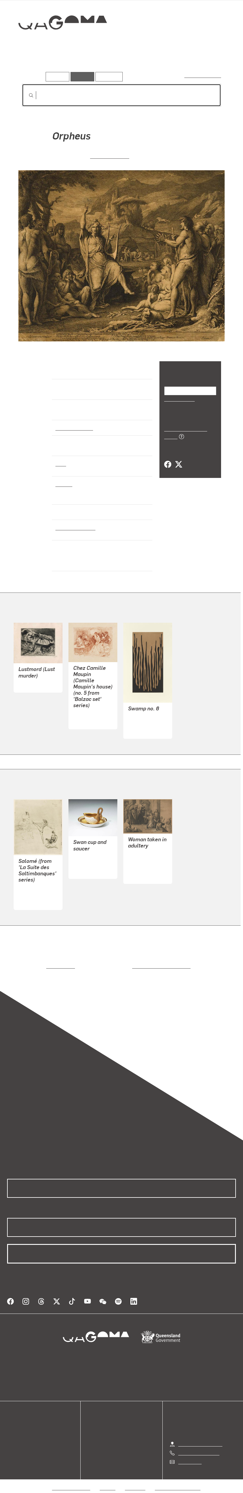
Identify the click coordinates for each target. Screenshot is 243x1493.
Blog (12, 1442)
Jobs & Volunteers (71, 1481)
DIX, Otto (27, 684)
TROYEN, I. (139, 854)
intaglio (63, 484)
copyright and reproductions (136, 966)
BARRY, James (109, 155)
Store (12, 1435)
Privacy (108, 1481)
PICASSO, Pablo (35, 894)
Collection (58, 41)
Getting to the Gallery (200, 1437)
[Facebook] (167, 458)
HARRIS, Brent (143, 723)
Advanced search (203, 75)
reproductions (36, 966)
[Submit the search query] (26, 95)
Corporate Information (177, 1481)
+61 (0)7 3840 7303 (198, 1446)
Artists (58, 63)
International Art (73, 427)
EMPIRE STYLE (89, 863)
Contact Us (189, 1455)
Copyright (135, 1481)
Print (60, 463)
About (13, 1449)
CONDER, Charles (91, 714)
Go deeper (85, 63)
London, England (73, 527)
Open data (17, 1420)
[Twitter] (178, 458)
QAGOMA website (25, 1428)
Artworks (33, 63)
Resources (108, 76)
